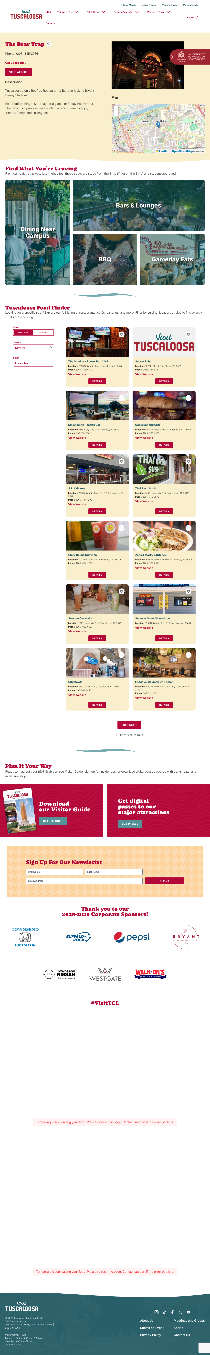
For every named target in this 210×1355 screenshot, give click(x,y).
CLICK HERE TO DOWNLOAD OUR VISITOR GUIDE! (197, 56)
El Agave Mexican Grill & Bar (154, 682)
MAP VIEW (43, 332)
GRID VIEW (23, 332)
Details (97, 381)
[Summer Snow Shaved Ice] (164, 599)
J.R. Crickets (76, 488)
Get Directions (14, 62)
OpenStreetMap (182, 151)
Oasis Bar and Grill (147, 424)
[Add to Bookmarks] (49, 44)
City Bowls (75, 682)
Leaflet (163, 151)
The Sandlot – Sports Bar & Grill (88, 361)
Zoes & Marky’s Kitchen (151, 555)
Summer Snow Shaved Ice (152, 618)
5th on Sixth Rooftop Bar (84, 424)
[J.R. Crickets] (97, 469)
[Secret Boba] (164, 342)
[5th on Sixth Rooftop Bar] (97, 405)
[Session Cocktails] (97, 599)
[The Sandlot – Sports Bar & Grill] (97, 342)
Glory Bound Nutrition (82, 555)
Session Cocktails (80, 618)
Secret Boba (143, 361)
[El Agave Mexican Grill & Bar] (164, 663)
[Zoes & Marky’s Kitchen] (164, 536)
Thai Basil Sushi (145, 488)
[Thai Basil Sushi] (164, 469)
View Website (77, 374)
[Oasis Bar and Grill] (164, 405)
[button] (158, 125)
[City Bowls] (97, 663)
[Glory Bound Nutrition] (97, 536)
